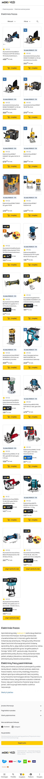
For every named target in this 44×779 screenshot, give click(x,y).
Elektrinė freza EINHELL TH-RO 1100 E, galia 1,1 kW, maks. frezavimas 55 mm (32, 452)
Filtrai (26, 21)
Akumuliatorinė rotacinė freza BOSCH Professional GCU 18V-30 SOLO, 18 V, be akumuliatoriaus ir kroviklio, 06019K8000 (11, 555)
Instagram (17, 727)
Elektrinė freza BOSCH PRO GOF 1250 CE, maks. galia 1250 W (32, 406)
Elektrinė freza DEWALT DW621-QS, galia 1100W (11, 204)
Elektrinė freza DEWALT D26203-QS (30, 155)
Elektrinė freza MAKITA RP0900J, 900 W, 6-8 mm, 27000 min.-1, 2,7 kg (31, 505)
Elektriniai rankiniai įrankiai (22, 9)
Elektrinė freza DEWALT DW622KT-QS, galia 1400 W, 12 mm (11, 156)
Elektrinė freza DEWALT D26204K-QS (30, 204)
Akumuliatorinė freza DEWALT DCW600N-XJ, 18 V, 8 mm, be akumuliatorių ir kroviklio (11, 357)
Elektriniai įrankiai (8, 9)
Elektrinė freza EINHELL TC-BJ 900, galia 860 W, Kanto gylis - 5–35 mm (11, 456)
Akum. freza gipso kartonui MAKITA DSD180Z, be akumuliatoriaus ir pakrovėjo (31, 357)
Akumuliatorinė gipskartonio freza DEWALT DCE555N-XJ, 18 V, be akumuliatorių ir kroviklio (32, 300)
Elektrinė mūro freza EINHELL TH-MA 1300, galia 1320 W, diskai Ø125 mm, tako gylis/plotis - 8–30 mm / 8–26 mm (11, 501)
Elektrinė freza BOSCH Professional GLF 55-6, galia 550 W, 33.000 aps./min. (31, 254)
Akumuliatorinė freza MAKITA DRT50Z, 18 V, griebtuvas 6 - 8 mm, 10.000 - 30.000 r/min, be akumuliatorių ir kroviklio (11, 604)
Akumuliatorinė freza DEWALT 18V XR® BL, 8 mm (32, 106)
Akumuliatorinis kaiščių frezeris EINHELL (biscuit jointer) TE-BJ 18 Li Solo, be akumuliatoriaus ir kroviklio (11, 250)
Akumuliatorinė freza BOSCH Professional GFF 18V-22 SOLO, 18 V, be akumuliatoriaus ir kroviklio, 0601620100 (11, 54)
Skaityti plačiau (7, 692)
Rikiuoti (10, 21)
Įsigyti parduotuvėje (12, 569)
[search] (37, 21)
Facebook (7, 727)
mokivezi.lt (21, 633)
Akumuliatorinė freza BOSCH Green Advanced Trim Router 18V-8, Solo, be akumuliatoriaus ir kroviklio (11, 402)
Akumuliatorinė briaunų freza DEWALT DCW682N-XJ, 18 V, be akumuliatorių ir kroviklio (32, 58)
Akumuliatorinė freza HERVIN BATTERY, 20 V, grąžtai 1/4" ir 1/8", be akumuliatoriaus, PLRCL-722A (11, 304)
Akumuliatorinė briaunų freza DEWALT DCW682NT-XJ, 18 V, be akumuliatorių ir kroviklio (11, 107)
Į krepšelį (13, 68)
